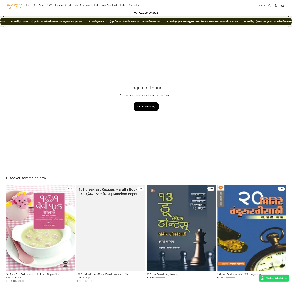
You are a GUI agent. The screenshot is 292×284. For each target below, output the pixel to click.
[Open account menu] (276, 5)
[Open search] (269, 5)
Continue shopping (146, 106)
